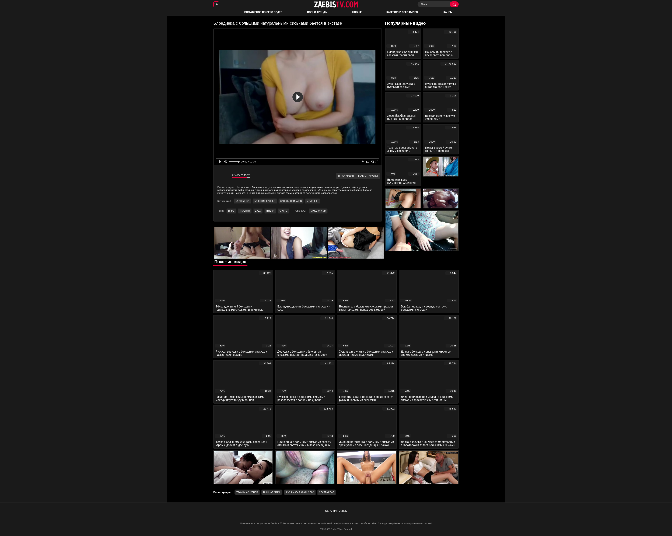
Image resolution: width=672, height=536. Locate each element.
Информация (346, 176)
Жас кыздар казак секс (300, 492)
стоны (283, 211)
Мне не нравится (226, 176)
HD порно (219, 12)
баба (258, 211)
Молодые (312, 201)
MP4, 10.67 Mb (318, 211)
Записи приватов (291, 201)
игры (231, 211)
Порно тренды (317, 12)
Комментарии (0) (368, 176)
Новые (357, 12)
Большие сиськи (264, 201)
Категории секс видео (402, 12)
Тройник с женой (247, 492)
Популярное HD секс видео (263, 12)
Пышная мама (272, 492)
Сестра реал (326, 492)
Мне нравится (219, 176)
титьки (270, 211)
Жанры (448, 12)
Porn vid (348, 529)
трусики (245, 211)
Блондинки (242, 201)
